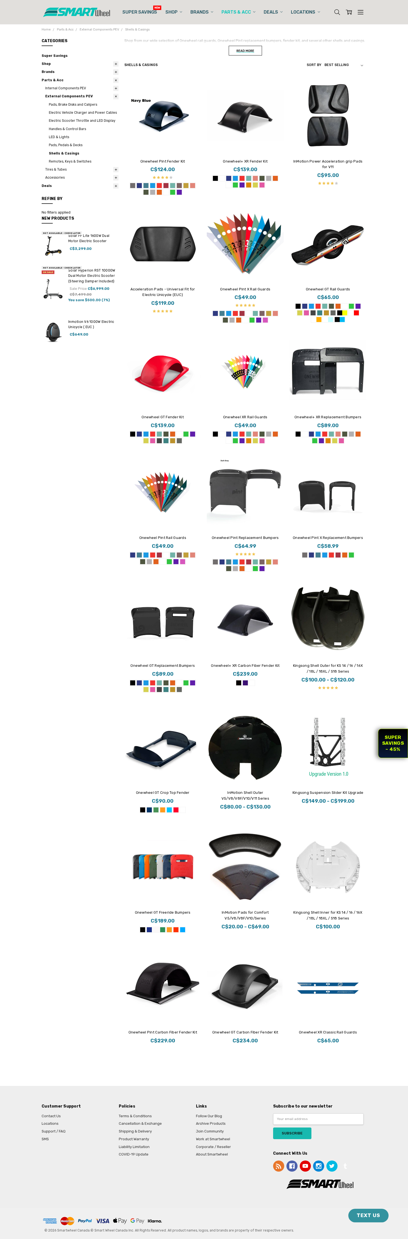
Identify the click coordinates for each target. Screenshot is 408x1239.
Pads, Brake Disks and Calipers (73, 105)
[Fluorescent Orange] (159, 192)
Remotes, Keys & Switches (70, 161)
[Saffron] (249, 185)
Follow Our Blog (209, 1116)
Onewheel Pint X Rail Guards (245, 289)
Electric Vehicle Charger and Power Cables (83, 113)
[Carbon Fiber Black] (239, 683)
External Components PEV (69, 96)
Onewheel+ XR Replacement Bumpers (327, 417)
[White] (166, 192)
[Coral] (193, 186)
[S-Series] (339, 319)
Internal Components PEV (65, 88)
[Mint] (173, 186)
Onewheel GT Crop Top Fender (163, 792)
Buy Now (328, 144)
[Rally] (353, 313)
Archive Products (211, 1123)
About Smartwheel (212, 1154)
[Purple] (179, 192)
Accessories (55, 177)
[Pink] (265, 320)
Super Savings (139, 12)
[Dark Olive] (146, 192)
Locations (303, 12)
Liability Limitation (134, 1147)
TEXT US (368, 1215)
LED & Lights (59, 137)
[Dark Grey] (133, 186)
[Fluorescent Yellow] (255, 185)
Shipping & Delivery (135, 1131)
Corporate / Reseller (213, 1147)
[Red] (159, 186)
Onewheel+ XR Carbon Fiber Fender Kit (245, 665)
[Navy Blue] (139, 186)
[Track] (328, 319)
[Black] (215, 178)
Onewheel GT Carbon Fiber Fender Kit (245, 1032)
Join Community (210, 1131)
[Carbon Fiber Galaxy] (245, 683)
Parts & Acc (236, 12)
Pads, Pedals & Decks (65, 145)
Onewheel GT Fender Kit (163, 417)
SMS (45, 1139)
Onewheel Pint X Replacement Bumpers (328, 538)
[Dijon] (186, 186)
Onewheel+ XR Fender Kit (245, 161)
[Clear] (229, 185)
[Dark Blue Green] (146, 186)
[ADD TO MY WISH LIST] (191, 95)
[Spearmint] (320, 313)
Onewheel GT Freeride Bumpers (163, 912)
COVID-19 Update (133, 1154)
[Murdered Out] (298, 306)
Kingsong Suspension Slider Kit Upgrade (328, 792)
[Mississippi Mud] (333, 313)
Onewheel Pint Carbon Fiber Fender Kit (163, 1032)
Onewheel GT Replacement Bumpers (162, 665)
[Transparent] (249, 313)
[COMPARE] (191, 86)
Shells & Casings (64, 153)
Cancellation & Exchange (140, 1123)
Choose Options (163, 144)
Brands (200, 12)
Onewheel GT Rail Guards (328, 289)
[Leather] (179, 186)
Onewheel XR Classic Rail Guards (328, 1032)
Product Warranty (134, 1139)
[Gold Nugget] (326, 313)
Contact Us (51, 1116)
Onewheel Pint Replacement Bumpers (245, 538)
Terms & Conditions (135, 1116)
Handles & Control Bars (67, 129)
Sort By (314, 65)
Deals (271, 12)
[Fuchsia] (262, 185)
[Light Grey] (153, 192)
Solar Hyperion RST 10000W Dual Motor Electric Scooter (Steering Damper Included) (91, 275)
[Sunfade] (316, 319)
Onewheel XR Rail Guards (245, 417)
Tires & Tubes (56, 169)
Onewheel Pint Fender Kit (162, 161)
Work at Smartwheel (213, 1139)
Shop (171, 12)
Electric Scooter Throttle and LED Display (82, 121)
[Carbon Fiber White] (252, 683)
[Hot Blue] (153, 186)
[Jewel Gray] (313, 313)
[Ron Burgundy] (166, 186)
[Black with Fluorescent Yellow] (342, 313)
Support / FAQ (54, 1131)
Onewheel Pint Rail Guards (162, 538)
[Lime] (173, 192)
